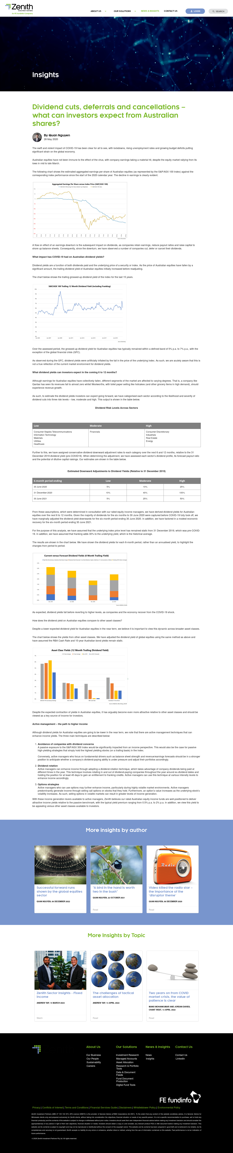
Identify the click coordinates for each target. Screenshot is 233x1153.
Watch (40, 1018)
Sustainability (94, 1062)
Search (220, 12)
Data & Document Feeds (125, 1073)
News (149, 1055)
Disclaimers (125, 1107)
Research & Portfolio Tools (127, 1067)
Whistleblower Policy (144, 1107)
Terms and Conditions (76, 1107)
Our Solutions (122, 11)
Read (95, 909)
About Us (96, 11)
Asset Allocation (124, 1062)
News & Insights (150, 11)
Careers (91, 1065)
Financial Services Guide (103, 1107)
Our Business (93, 1055)
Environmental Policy (169, 1107)
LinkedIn (180, 1058)
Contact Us (170, 11)
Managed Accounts (126, 1058)
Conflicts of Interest (52, 1107)
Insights (150, 1058)
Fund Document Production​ (124, 1080)
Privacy (36, 1107)
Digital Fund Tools (125, 1084)
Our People (93, 1058)
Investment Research (127, 1055)
